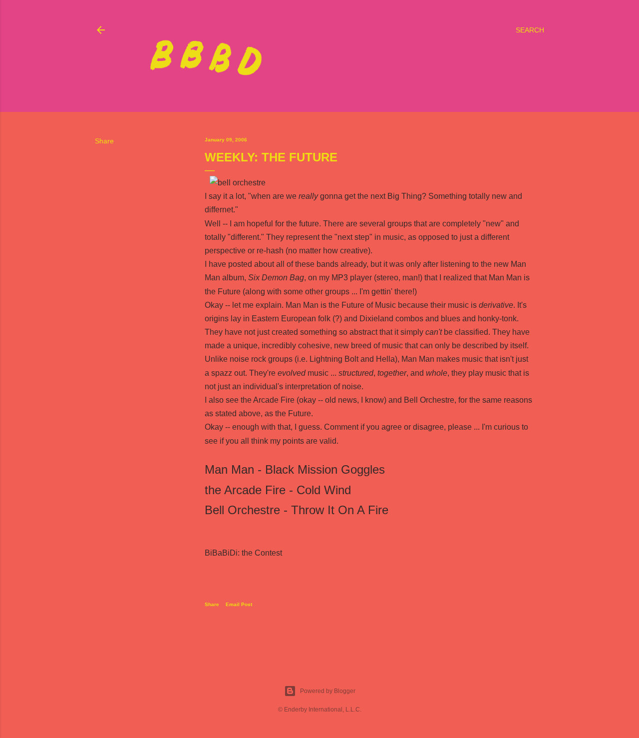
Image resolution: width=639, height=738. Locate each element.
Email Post (239, 604)
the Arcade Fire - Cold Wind (278, 490)
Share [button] (104, 141)
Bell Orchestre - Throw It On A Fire (296, 510)
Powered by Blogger (327, 691)
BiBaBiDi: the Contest (243, 553)
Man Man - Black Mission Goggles (295, 469)
